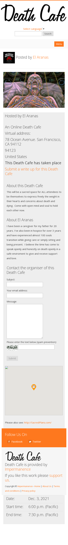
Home (37, 486)
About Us (46, 486)
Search (47, 33)
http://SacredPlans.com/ (37, 422)
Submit (12, 358)
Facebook (17, 441)
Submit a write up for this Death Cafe (31, 171)
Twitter (37, 441)
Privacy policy (28, 490)
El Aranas (41, 57)
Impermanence (18, 469)
